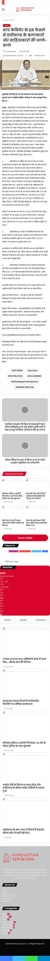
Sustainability (7, 925)
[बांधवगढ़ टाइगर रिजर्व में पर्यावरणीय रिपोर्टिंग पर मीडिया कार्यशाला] (25, 684)
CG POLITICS (15, 376)
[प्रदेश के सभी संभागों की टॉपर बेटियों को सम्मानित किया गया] (37, 512)
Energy (5, 933)
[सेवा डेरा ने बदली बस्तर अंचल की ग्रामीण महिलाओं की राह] (13, 512)
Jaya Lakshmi (11, 51)
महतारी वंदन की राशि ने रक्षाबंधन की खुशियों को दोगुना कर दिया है (36, 496)
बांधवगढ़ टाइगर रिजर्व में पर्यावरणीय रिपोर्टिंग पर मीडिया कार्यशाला (21, 702)
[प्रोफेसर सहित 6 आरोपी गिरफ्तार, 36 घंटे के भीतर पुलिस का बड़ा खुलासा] (13, 484)
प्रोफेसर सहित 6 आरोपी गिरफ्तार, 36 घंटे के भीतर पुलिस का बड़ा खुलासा (12, 496)
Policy (4, 919)
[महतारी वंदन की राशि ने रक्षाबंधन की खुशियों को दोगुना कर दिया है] (37, 484)
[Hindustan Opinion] (25, 9)
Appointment (7, 928)
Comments (41, 620)
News (11, 20)
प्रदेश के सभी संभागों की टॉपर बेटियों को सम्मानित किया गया (36, 523)
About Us (5, 893)
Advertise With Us (9, 896)
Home (5, 20)
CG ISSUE (18, 370)
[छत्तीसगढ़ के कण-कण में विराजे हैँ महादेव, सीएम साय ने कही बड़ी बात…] (25, 813)
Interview (5, 930)
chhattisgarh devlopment (25, 381)
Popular (23, 620)
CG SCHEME (35, 376)
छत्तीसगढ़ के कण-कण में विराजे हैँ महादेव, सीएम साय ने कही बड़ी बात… (23, 831)
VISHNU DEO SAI (25, 387)
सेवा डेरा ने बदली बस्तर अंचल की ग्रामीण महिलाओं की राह (13, 523)
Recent (7, 620)
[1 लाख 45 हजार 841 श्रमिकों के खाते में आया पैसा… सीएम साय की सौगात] (25, 642)
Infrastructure (7, 922)
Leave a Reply (25, 537)
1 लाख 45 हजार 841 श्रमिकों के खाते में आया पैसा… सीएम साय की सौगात (24, 660)
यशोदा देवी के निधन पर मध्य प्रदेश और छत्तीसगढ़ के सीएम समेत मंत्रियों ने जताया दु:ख (23, 788)
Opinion (5, 917)
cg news (33, 370)
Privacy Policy (7, 899)
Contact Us (6, 901)
